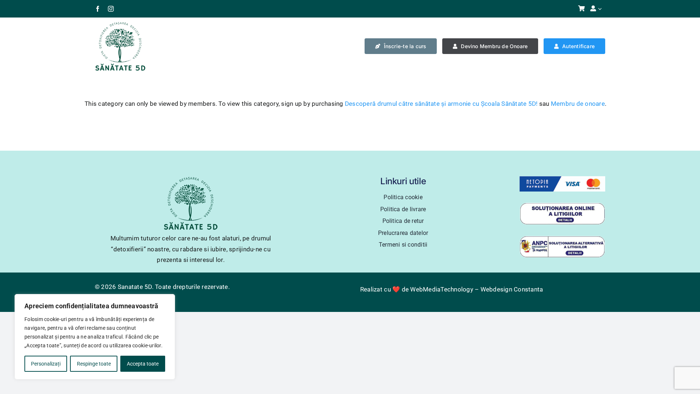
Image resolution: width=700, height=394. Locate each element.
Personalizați (46, 364)
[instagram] (111, 9)
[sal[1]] (562, 238)
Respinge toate (94, 364)
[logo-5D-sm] (120, 24)
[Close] (167, 300)
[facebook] (98, 9)
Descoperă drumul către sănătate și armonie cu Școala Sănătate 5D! (441, 103)
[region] (95, 336)
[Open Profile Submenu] (601, 9)
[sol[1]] (562, 205)
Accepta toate (143, 364)
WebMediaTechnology (441, 289)
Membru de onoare (578, 103)
